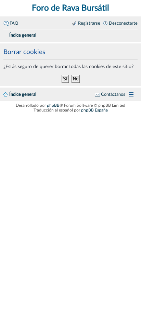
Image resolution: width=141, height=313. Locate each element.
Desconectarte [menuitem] (123, 23)
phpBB (53, 105)
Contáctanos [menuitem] (113, 94)
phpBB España (94, 110)
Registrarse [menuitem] (89, 23)
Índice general (22, 94)
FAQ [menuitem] (14, 23)
